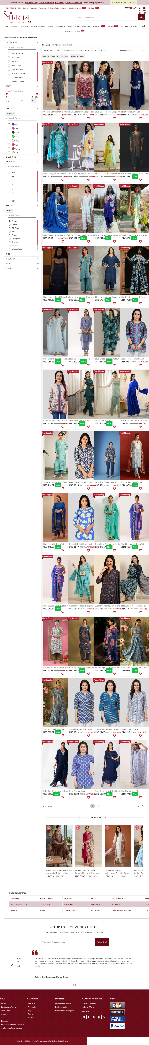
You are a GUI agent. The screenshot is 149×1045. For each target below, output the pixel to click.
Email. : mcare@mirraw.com (11, 1028)
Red (16, 145)
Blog (29, 1010)
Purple (17, 149)
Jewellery (60, 26)
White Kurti (96, 904)
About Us (31, 1004)
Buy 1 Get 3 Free (99, 50)
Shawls (14, 910)
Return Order (54, 8)
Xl (13, 193)
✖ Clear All (10, 113)
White (17, 141)
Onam (58, 50)
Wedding (86, 26)
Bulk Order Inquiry (75, 8)
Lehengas (24, 26)
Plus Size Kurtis (17, 53)
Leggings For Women (121, 910)
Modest (124, 26)
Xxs (13, 172)
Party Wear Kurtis (19, 904)
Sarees (14, 26)
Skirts (42, 910)
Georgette (16, 238)
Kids (70, 26)
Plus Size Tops (17, 69)
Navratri (98, 26)
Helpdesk (4, 1021)
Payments (4, 1014)
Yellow (17, 153)
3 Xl (13, 201)
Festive (113, 26)
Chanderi (15, 242)
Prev (13, 966)
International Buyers (63, 1004)
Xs (13, 177)
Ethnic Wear (117, 898)
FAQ (2, 1017)
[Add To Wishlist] (62, 118)
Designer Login (61, 1007)
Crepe (14, 221)
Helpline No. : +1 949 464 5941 (12, 1024)
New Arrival (47, 50)
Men (77, 26)
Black (17, 133)
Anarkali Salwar (18, 82)
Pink (16, 129)
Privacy (30, 1017)
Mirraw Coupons (89, 1004)
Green (17, 137)
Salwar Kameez (38, 26)
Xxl (13, 197)
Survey (63, 8)
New (6, 26)
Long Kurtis (45, 904)
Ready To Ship (84, 50)
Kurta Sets (16, 57)
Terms (30, 1014)
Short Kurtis (16, 65)
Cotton (14, 225)
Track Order (43, 8)
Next (139, 806)
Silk (13, 231)
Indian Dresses (17, 78)
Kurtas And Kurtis (18, 73)
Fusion (134, 26)
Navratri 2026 (69, 50)
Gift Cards (93, 8)
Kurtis (50, 26)
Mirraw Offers (88, 1007)
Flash (79, 31)
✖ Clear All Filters (77, 56)
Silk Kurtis (68, 904)
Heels (93, 898)
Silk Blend (15, 228)
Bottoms (68, 898)
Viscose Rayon (17, 249)
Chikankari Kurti (71, 910)
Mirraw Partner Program (64, 1010)
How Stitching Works (8, 1007)
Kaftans (15, 61)
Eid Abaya (95, 910)
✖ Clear (9, 211)
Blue (16, 125)
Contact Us (32, 1007)
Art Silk (14, 245)
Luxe (142, 26)
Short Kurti (117, 904)
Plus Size (68, 31)
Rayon (14, 235)
